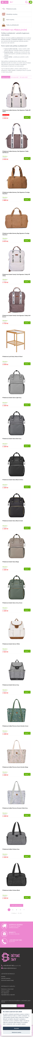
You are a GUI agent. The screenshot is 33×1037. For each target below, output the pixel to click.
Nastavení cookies (16, 1032)
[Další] (24, 909)
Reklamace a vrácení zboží (7, 989)
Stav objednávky (5, 992)
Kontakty (3, 976)
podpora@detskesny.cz (9, 968)
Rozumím (16, 1028)
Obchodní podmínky (5, 978)
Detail (26, 117)
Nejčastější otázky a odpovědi (8, 994)
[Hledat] (26, 2)
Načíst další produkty (16, 905)
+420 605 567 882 (15, 940)
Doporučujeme (6, 77)
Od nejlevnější (24, 77)
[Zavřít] (32, 1025)
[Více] (30, 117)
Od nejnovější (15, 77)
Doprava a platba (5, 991)
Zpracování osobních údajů (7, 980)
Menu (6, 2)
